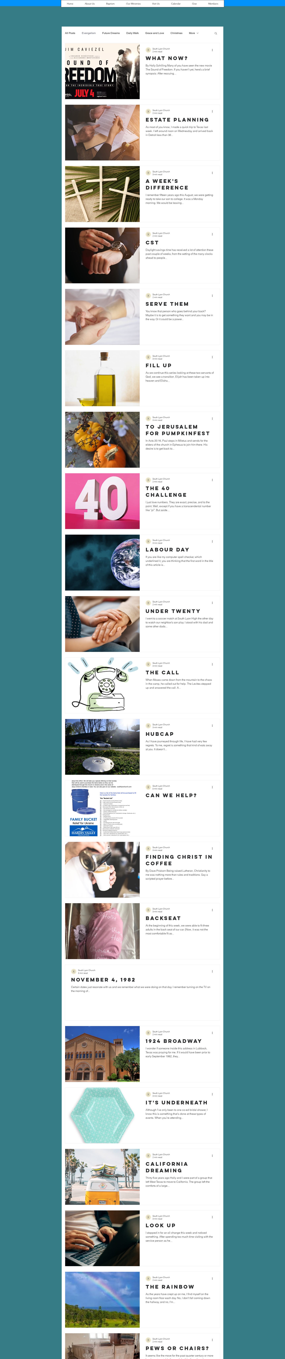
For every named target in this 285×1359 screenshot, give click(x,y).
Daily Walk (132, 33)
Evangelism (89, 33)
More (192, 33)
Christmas (176, 33)
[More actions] (213, 50)
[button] (215, 33)
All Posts (70, 33)
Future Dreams (111, 33)
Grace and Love (154, 33)
